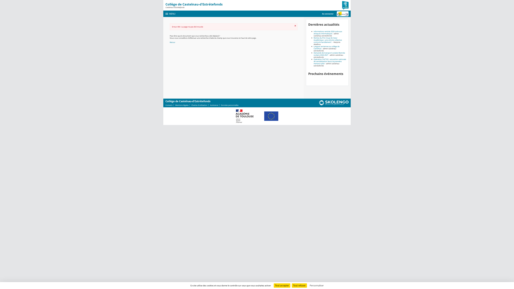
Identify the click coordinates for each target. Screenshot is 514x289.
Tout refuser (299, 285)
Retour (172, 42)
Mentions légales (182, 105)
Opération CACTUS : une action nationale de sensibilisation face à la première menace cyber (330, 61)
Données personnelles (230, 105)
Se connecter (328, 14)
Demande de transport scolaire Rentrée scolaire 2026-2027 (329, 54)
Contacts (169, 105)
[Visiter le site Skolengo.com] (334, 104)
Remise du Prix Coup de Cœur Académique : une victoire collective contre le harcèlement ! (328, 40)
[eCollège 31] (343, 14)
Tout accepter (282, 285)
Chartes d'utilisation (199, 105)
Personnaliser (317, 285)
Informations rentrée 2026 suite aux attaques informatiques (328, 32)
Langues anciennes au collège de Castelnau (326, 47)
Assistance (214, 105)
